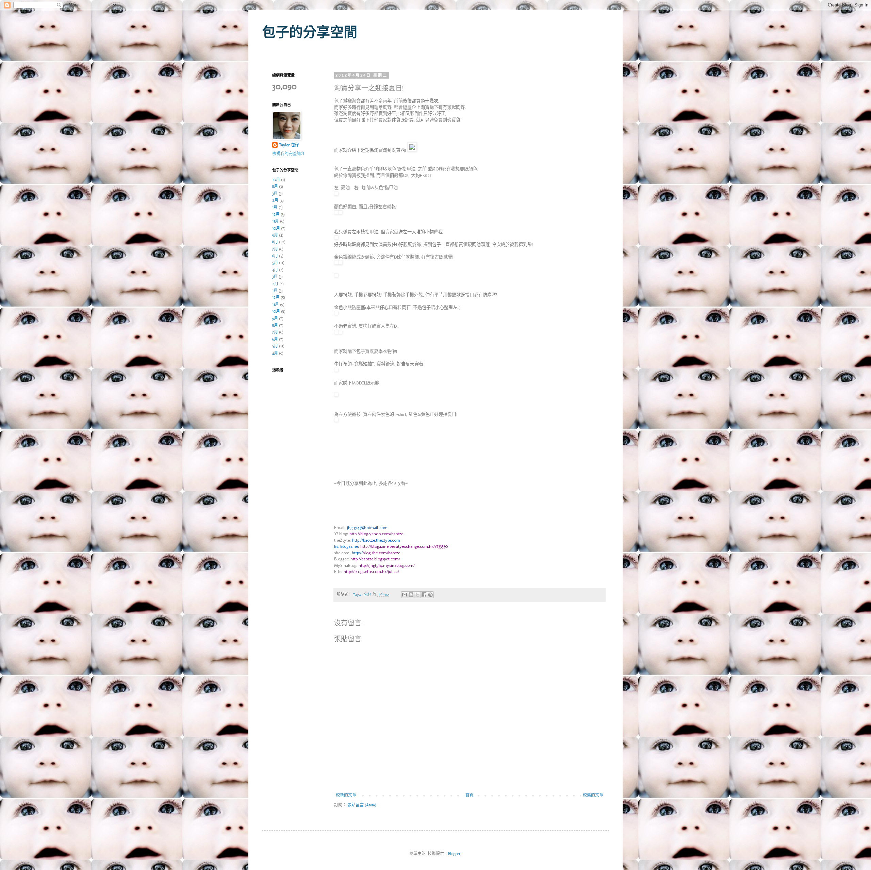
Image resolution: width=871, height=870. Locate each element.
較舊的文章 (593, 795)
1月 (275, 207)
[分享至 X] (417, 594)
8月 (275, 186)
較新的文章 (346, 795)
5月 (275, 262)
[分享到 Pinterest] (430, 594)
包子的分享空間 (309, 31)
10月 (276, 179)
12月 (276, 214)
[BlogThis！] (411, 594)
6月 (275, 255)
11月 (275, 221)
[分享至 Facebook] (424, 594)
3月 (275, 193)
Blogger (454, 853)
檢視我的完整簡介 (288, 153)
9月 (275, 235)
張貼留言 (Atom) (361, 805)
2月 (275, 200)
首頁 (469, 795)
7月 (275, 249)
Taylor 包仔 (289, 145)
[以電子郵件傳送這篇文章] (404, 594)
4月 (275, 269)
